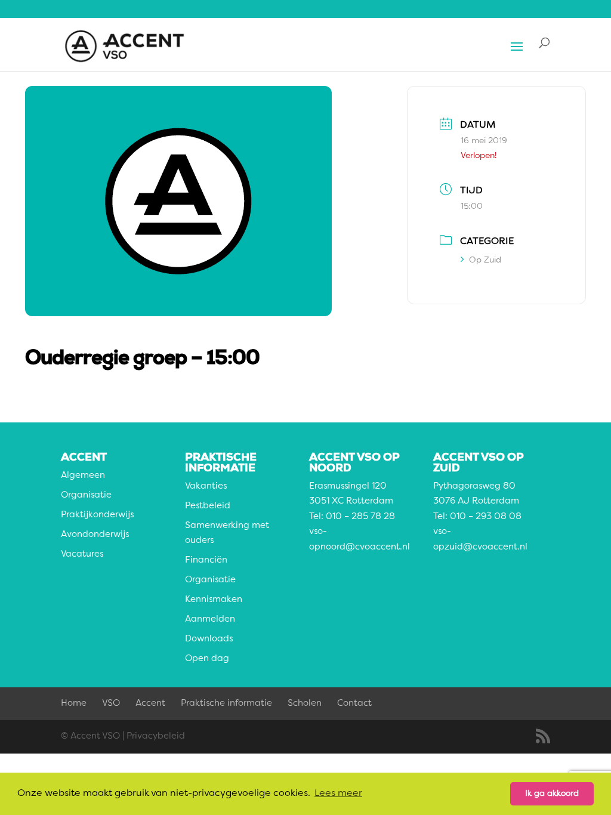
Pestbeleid (207, 506)
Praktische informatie (226, 703)
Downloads (209, 639)
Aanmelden (210, 619)
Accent (150, 703)
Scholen (305, 703)
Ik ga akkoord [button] (552, 793)
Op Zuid (485, 260)
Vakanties (206, 486)
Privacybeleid (155, 736)
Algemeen (83, 475)
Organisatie (86, 495)
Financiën (206, 560)
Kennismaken (213, 599)
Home (74, 703)
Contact (354, 703)
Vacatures (82, 554)
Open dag (207, 659)
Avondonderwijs (95, 534)
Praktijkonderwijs (97, 515)
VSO (111, 703)
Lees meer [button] (338, 793)
